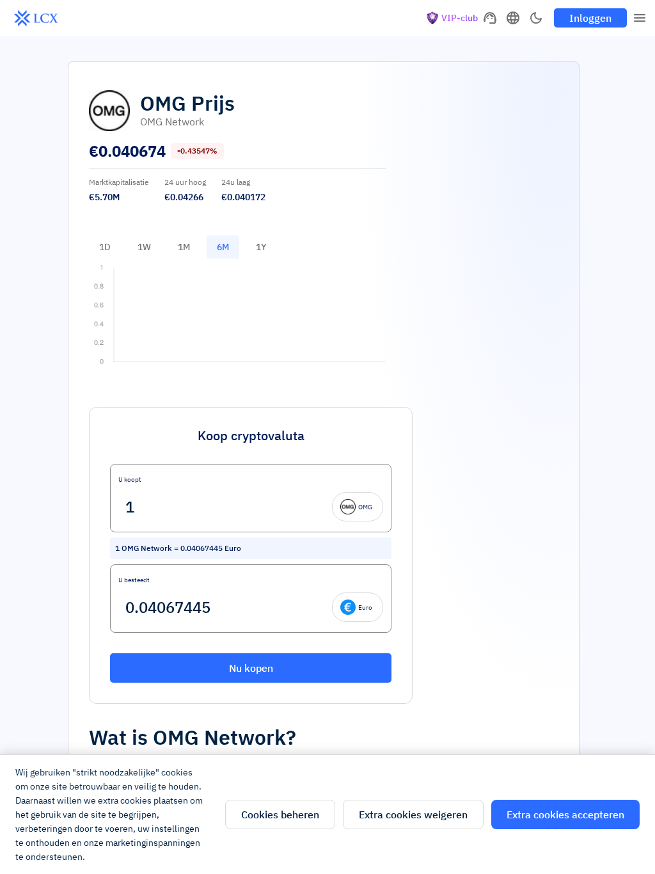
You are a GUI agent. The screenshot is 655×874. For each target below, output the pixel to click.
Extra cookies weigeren (413, 814)
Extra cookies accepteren (565, 814)
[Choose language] (513, 18)
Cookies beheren (280, 814)
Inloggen (590, 18)
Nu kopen (251, 668)
